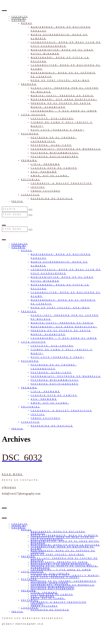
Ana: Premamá (44, 172)
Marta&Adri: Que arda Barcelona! (64, 99)
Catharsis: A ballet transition (61, 183)
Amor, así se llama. (50, 176)
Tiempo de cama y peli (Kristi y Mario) (65, 575)
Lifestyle (30, 195)
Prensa (17, 201)
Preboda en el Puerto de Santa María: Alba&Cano (64, 567)
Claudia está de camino (54, 168)
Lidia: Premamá (45, 164)
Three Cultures (45, 191)
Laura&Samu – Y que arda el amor (64, 111)
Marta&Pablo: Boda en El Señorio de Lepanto (63, 552)
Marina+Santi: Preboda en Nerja (62, 96)
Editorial (30, 179)
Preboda (29, 84)
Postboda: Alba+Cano (51, 145)
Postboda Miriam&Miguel (55, 153)
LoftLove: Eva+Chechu (52, 118)
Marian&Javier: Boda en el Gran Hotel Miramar (65, 542)
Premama (29, 160)
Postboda (30, 134)
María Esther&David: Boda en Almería (64, 535)
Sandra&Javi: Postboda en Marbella (66, 149)
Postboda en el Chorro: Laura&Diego (64, 581)
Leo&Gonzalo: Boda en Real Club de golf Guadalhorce (63, 538)
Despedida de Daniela (52, 199)
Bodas (26, 23)
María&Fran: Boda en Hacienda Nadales (58, 533)
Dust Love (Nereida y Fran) (57, 130)
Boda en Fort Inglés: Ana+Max (60, 80)
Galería (18, 20)
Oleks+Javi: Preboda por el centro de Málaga (64, 559)
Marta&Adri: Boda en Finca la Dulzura (65, 545)
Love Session (33, 115)
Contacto (19, 16)
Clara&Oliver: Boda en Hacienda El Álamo (62, 548)
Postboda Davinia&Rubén (55, 157)
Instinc (38, 187)
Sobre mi (19, 18)
